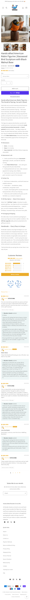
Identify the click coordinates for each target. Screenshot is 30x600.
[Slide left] (1, 47)
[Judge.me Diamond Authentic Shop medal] (10, 283)
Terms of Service (7, 555)
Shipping (2, 67)
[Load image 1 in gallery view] (7, 47)
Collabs (5, 566)
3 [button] (15, 472)
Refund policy (6, 562)
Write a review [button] (15, 274)
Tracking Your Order (8, 569)
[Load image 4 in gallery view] (22, 47)
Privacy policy (8, 594)
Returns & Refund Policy (9, 545)
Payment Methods (7, 542)
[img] (4, 296)
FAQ (4, 573)
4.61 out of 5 (19, 258)
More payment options (15, 96)
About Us (5, 535)
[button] (3, 7)
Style (2, 73)
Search (4, 531)
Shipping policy (23, 594)
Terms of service (15, 594)
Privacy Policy (6, 548)
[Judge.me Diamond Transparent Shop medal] (18, 283)
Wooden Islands (9, 592)
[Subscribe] (25, 493)
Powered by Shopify (16, 592)
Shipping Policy (7, 552)
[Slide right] (28, 47)
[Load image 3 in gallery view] (14, 47)
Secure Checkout (7, 559)
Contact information (16, 596)
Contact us (5, 538)
